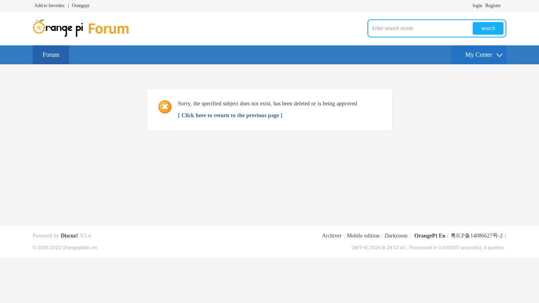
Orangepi (80, 5)
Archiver (332, 236)
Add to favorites (49, 5)
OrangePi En (429, 236)
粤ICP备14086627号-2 (477, 236)
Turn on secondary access (504, 5)
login (477, 5)
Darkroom (396, 236)
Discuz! (69, 236)
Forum (51, 54)
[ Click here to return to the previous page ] (230, 115)
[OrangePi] (85, 35)
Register (493, 5)
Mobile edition (363, 236)
